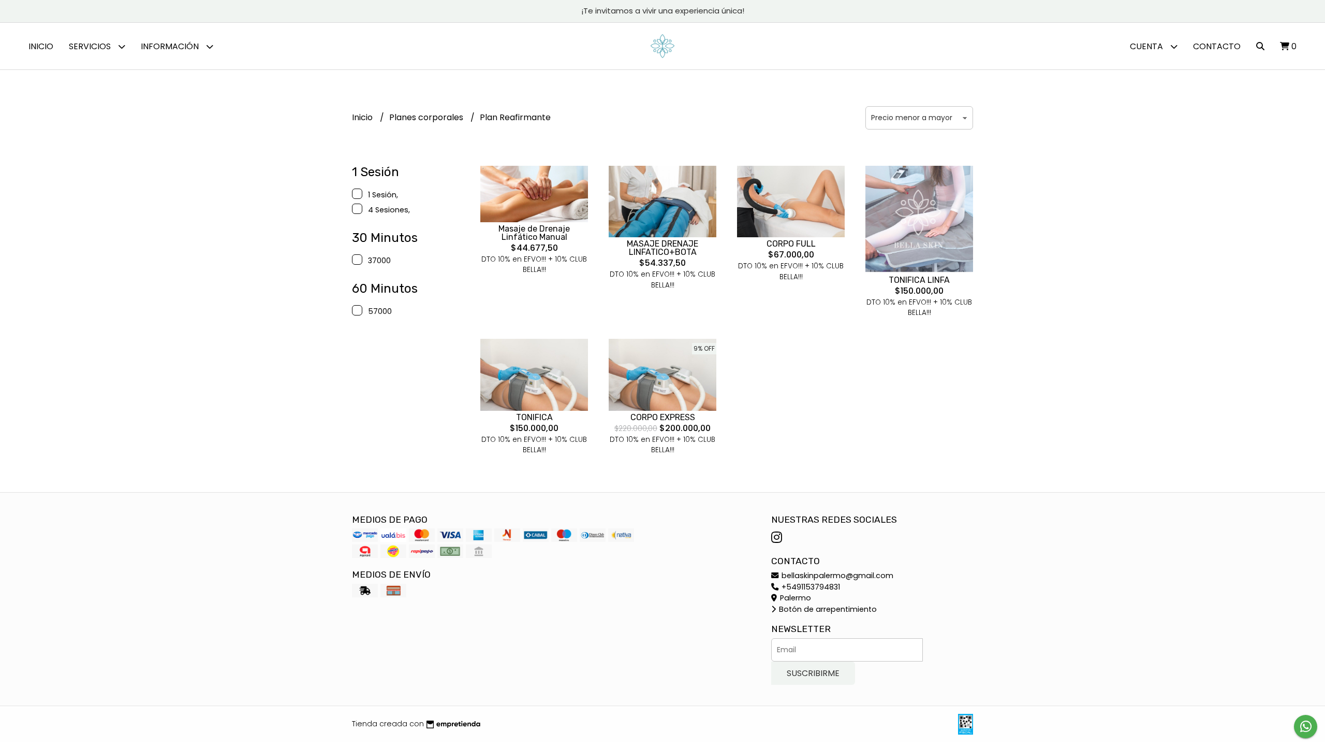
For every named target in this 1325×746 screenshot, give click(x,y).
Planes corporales (427, 117)
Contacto (1217, 46)
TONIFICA (534, 417)
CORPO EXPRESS (662, 417)
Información (171, 46)
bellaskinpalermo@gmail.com (836, 575)
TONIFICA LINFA (919, 280)
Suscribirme (813, 673)
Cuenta (1147, 46)
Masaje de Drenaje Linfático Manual (534, 233)
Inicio (40, 46)
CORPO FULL (791, 244)
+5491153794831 (809, 587)
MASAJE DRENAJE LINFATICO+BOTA (662, 248)
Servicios (91, 46)
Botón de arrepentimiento (827, 609)
